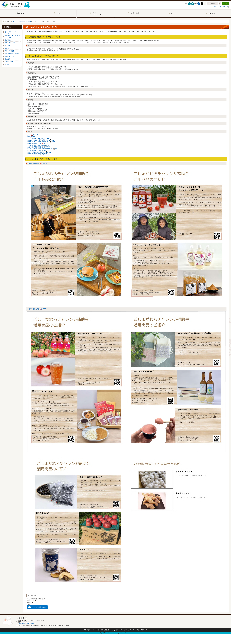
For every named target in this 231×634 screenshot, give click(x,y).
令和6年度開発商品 (37, 163)
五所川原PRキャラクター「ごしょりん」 (12, 36)
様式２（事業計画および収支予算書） (41, 142)
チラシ (32, 135)
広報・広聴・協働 (10, 42)
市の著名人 (8, 40)
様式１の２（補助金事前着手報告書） (40, 140)
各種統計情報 (9, 61)
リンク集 (119, 630)
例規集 (7, 48)
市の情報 (21, 21)
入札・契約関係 (9, 51)
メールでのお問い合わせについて (26, 623)
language (225, 3)
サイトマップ (143, 630)
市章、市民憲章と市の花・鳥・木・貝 (11, 32)
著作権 (86, 630)
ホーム (15, 21)
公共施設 (7, 45)
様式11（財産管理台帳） (37, 154)
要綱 (31, 136)
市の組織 (28, 21)
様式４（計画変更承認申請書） (39, 145)
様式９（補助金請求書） (37, 150)
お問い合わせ (217, 7)
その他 (7, 64)
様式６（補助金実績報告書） (38, 147)
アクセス (225, 7)
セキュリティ (93, 630)
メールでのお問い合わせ (39, 607)
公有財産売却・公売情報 (12, 53)
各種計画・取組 (9, 56)
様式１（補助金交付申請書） (38, 138)
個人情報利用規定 (103, 630)
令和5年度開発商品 (37, 309)
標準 (189, 3)
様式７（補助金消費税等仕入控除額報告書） (42, 148)
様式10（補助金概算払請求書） (39, 152)
